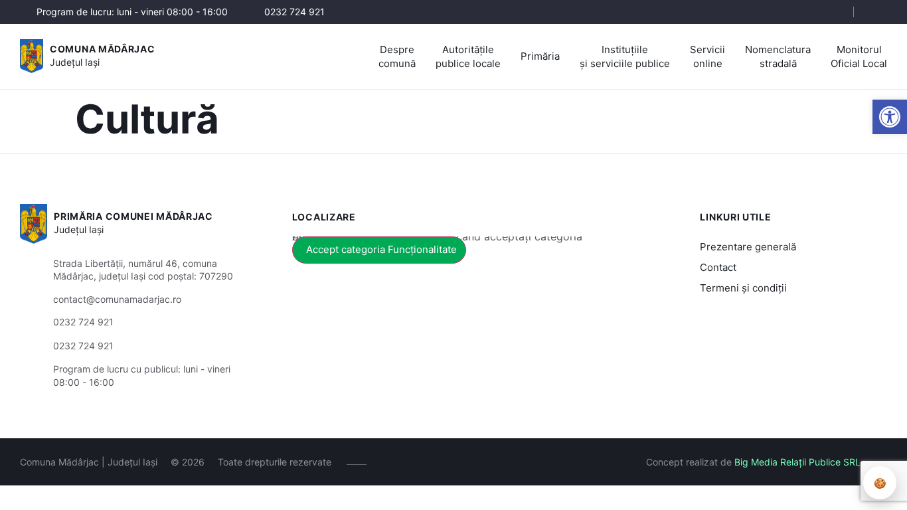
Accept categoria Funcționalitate (381, 249)
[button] (889, 117)
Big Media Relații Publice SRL (797, 462)
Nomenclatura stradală (778, 56)
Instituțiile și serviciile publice (625, 56)
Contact (718, 267)
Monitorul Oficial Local (859, 56)
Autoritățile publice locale (468, 56)
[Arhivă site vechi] (878, 12)
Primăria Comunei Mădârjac (133, 216)
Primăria (540, 56)
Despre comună (397, 56)
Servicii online (707, 56)
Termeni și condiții (743, 288)
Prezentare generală (748, 246)
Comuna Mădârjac (102, 48)
